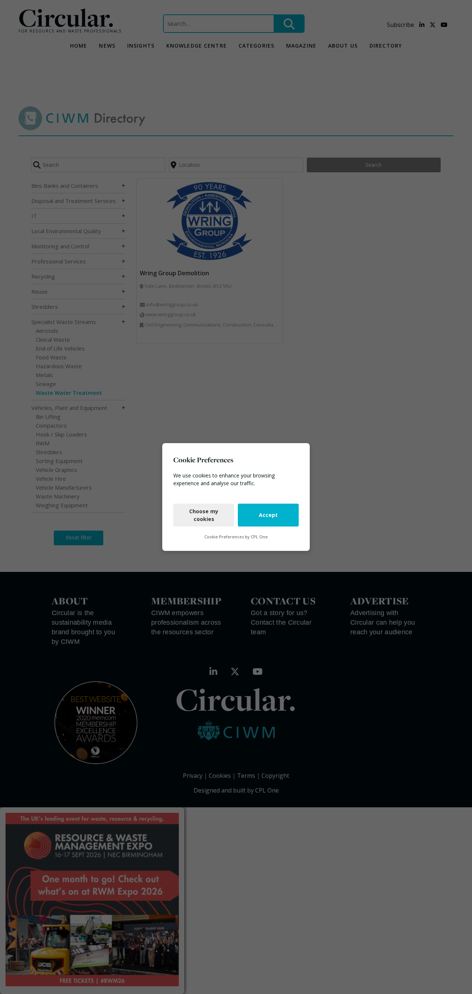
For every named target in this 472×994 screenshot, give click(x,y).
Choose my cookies (203, 515)
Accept (268, 514)
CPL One (259, 536)
